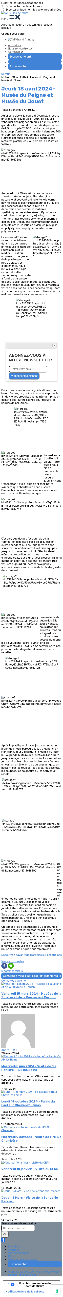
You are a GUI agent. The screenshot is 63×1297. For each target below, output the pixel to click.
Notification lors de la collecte (25, 1291)
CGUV (11, 1256)
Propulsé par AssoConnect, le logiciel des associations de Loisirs (34, 1273)
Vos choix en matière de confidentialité (35, 1285)
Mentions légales (18, 1253)
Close (54, 345)
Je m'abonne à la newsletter (19, 1223)
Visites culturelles (12, 961)
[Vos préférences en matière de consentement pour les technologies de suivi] (57, 1291)
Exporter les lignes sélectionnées (22, 3)
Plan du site (15, 1246)
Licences (13, 1249)
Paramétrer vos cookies (22, 1259)
